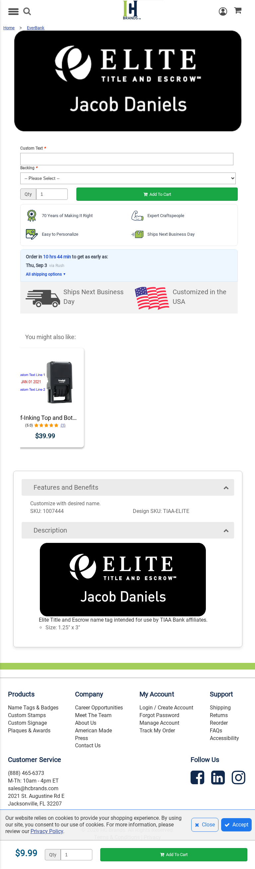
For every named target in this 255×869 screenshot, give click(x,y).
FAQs (216, 730)
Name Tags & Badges (33, 707)
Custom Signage (27, 723)
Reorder (219, 723)
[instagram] (239, 779)
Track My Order (157, 730)
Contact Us (88, 745)
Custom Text (32, 148)
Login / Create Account (166, 707)
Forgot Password (159, 715)
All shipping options (46, 274)
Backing (28, 168)
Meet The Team (93, 715)
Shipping (220, 707)
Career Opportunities (99, 707)
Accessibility (224, 738)
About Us (85, 723)
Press (81, 738)
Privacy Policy (47, 831)
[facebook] (198, 779)
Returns (219, 715)
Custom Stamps (27, 715)
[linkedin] (218, 779)
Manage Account (159, 723)
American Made (93, 730)
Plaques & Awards (29, 730)
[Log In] (226, 11)
